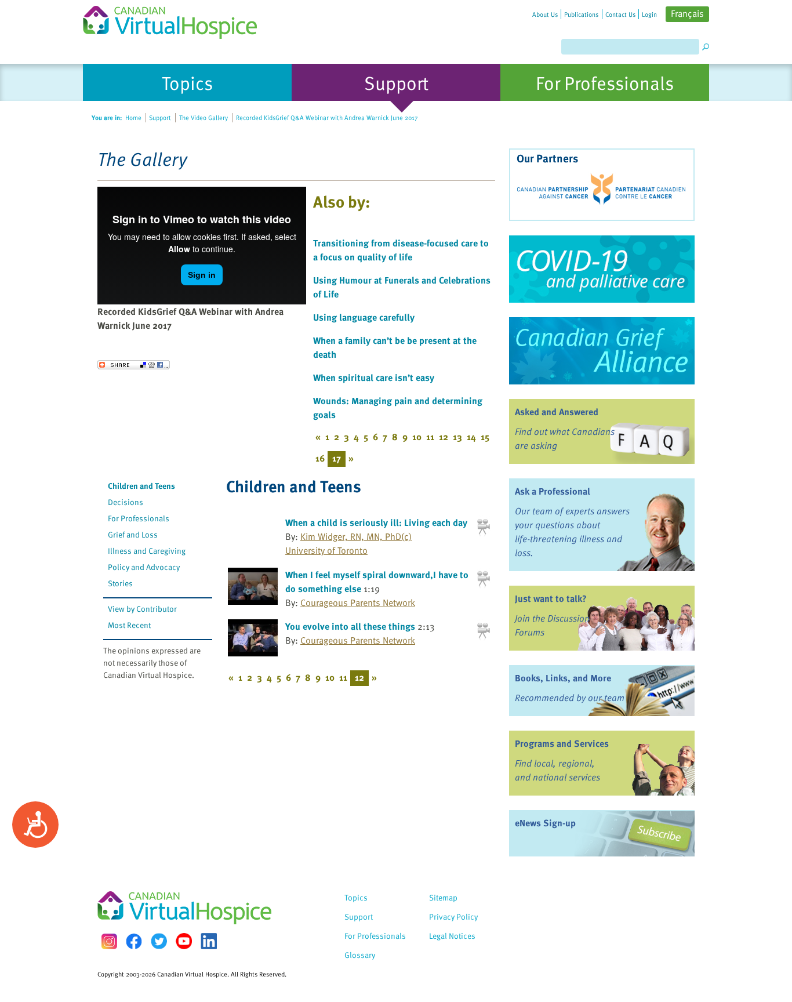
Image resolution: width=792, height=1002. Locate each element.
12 (443, 437)
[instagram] (109, 941)
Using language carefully (364, 317)
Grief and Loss (133, 534)
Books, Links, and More (563, 678)
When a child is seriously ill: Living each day (376, 522)
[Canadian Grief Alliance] (602, 350)
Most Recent (129, 625)
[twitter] (159, 941)
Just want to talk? (551, 598)
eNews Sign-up (545, 823)
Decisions (125, 502)
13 (457, 437)
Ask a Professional (552, 491)
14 (471, 437)
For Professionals (138, 518)
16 (320, 458)
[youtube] (184, 941)
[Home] (177, 19)
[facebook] (134, 941)
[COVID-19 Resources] (602, 269)
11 (430, 437)
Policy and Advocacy (144, 567)
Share (133, 364)
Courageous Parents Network (357, 602)
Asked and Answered (556, 412)
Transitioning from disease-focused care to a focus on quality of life (401, 250)
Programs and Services (562, 743)
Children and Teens (141, 486)
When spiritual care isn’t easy (373, 377)
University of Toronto (326, 550)
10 (417, 437)
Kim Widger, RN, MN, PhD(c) (356, 536)
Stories (120, 583)
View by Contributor (142, 608)
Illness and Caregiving (147, 550)
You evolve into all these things (350, 626)
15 (485, 437)
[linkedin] (209, 941)
